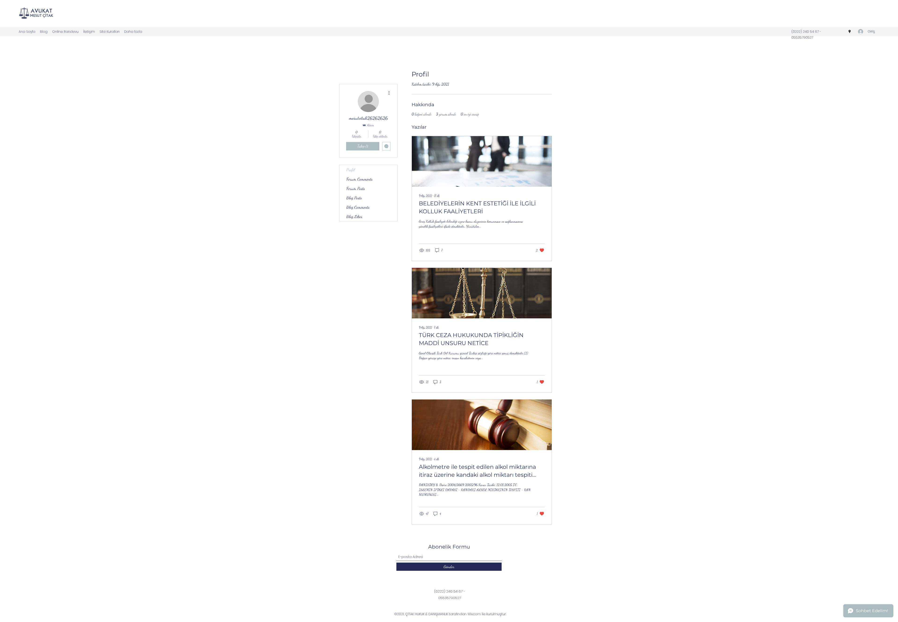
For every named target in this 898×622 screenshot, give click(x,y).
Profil (350, 169)
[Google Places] (849, 31)
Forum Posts (355, 188)
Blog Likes (354, 216)
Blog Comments (357, 207)
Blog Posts (354, 197)
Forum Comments (359, 179)
